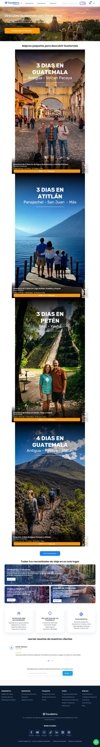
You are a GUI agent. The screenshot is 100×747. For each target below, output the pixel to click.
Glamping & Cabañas (8, 700)
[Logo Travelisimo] (12, 3)
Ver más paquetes (50, 553)
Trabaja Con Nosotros (89, 697)
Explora (11, 602)
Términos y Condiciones (75, 741)
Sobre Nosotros (87, 694)
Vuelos (44, 700)
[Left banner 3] (28, 601)
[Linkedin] (56, 732)
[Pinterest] (69, 732)
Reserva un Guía (27, 700)
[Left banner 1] (25, 601)
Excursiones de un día (29, 694)
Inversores (85, 700)
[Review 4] (51, 660)
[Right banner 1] (71, 601)
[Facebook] (31, 732)
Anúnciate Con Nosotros (70, 700)
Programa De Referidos (70, 694)
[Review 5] (53, 660)
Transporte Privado (48, 694)
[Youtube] (37, 732)
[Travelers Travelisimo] (93, 3)
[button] (89, 3)
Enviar (68, 673)
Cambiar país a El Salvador (22, 30)
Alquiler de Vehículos (49, 697)
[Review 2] (48, 660)
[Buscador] (21, 3)
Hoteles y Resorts (7, 697)
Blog (83, 706)
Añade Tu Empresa (68, 703)
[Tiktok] (50, 732)
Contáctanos (86, 703)
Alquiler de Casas (7, 694)
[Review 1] (46, 660)
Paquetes (25, 697)
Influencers (66, 706)
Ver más (11, 579)
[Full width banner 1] (48, 583)
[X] (62, 732)
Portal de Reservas (68, 697)
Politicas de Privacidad (59, 741)
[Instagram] (44, 732)
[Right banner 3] (74, 601)
